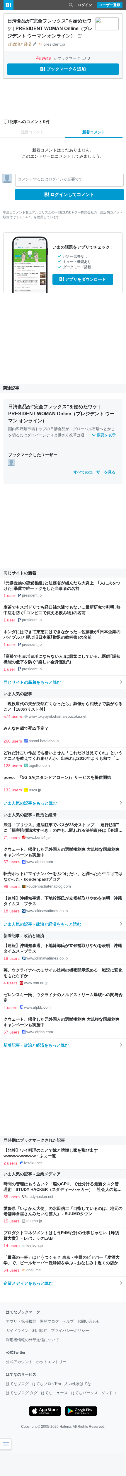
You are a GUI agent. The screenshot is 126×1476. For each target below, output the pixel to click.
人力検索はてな (77, 1384)
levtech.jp (34, 1245)
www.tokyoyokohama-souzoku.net (57, 716)
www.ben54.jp (38, 837)
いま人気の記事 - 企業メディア (32, 1174)
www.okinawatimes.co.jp (47, 911)
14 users (12, 1245)
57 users (12, 862)
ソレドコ (109, 1393)
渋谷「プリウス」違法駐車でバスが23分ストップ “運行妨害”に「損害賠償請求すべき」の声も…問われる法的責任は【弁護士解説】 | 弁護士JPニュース (63, 830)
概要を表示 (106, 435)
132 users (13, 790)
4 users (10, 983)
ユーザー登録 (109, 5)
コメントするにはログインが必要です (50, 179)
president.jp (54, 44)
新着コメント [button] (93, 132)
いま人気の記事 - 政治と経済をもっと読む (42, 924)
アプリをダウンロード (85, 279)
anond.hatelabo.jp (44, 741)
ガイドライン (17, 1330)
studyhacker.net (39, 1196)
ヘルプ (68, 1321)
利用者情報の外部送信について (32, 1340)
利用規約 (39, 1330)
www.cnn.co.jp (36, 983)
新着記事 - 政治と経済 (24, 935)
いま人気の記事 (18, 693)
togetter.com (39, 765)
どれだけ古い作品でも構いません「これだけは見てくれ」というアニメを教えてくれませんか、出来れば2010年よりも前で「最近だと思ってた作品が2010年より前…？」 (63, 758)
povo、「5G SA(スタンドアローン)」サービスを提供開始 (57, 777)
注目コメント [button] (32, 132)
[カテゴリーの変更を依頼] (34, 44)
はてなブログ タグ (22, 1393)
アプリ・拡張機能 (21, 1321)
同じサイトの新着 (20, 573)
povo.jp (35, 790)
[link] (11, 462)
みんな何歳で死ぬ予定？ (26, 728)
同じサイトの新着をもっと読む (32, 682)
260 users (13, 741)
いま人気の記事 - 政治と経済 (30, 814)
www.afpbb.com (39, 862)
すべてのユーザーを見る (94, 472)
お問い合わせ (88, 1321)
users (44, 58)
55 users (12, 1196)
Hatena (65, 1427)
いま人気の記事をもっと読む (30, 803)
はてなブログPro (46, 1384)
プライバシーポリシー (70, 1330)
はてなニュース (54, 1393)
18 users (12, 911)
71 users (12, 837)
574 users (13, 716)
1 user (9, 595)
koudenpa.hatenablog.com (48, 886)
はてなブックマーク (23, 1312)
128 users (13, 765)
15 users (12, 1221)
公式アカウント (19, 1362)
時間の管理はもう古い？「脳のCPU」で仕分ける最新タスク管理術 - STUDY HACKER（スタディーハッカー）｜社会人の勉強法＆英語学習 (63, 1189)
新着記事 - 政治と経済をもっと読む (36, 1045)
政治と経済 (21, 44)
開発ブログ (49, 1321)
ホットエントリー (51, 1362)
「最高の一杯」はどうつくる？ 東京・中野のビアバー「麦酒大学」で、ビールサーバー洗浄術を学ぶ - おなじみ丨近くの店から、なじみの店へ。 (62, 1263)
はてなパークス (84, 1393)
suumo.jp (34, 1221)
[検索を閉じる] (71, 5)
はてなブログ (17, 1384)
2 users (10, 1163)
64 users (12, 1270)
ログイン (85, 5)
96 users (12, 886)
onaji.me (33, 1270)
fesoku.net (33, 1163)
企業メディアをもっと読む (28, 1283)
